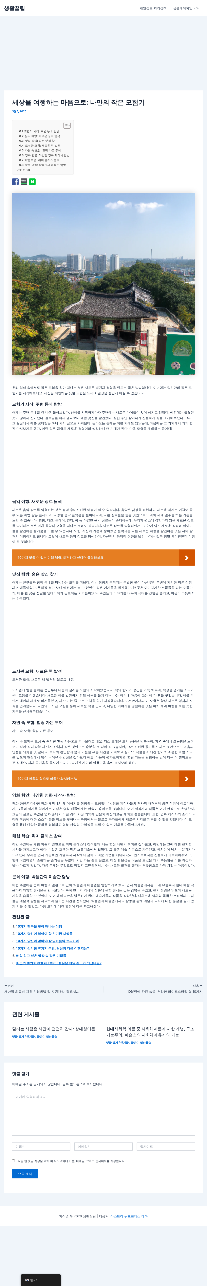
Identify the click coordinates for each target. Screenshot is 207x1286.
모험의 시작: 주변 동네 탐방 (41, 131)
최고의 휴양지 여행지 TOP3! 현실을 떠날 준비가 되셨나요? (58, 963)
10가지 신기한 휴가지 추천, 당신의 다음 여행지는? (52, 948)
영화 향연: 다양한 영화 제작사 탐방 (47, 155)
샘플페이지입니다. (186, 8)
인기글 (30, 1036)
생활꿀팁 (14, 8)
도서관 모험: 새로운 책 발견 (42, 145)
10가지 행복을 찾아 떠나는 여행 (39, 926)
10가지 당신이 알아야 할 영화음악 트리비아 (47, 941)
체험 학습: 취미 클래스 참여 (42, 160)
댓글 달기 (18, 1036)
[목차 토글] (65, 125)
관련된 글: (23, 169)
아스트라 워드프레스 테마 (129, 1216)
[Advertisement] (67, 59)
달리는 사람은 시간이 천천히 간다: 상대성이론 (53, 1028)
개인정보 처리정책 (153, 8)
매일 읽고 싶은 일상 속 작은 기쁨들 (41, 956)
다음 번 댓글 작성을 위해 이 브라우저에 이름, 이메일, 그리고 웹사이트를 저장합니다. (71, 1161)
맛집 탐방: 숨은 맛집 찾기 (41, 140)
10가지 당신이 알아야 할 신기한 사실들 (44, 934)
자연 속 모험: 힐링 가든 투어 (43, 150)
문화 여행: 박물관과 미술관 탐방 (45, 165)
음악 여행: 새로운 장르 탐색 (42, 136)
